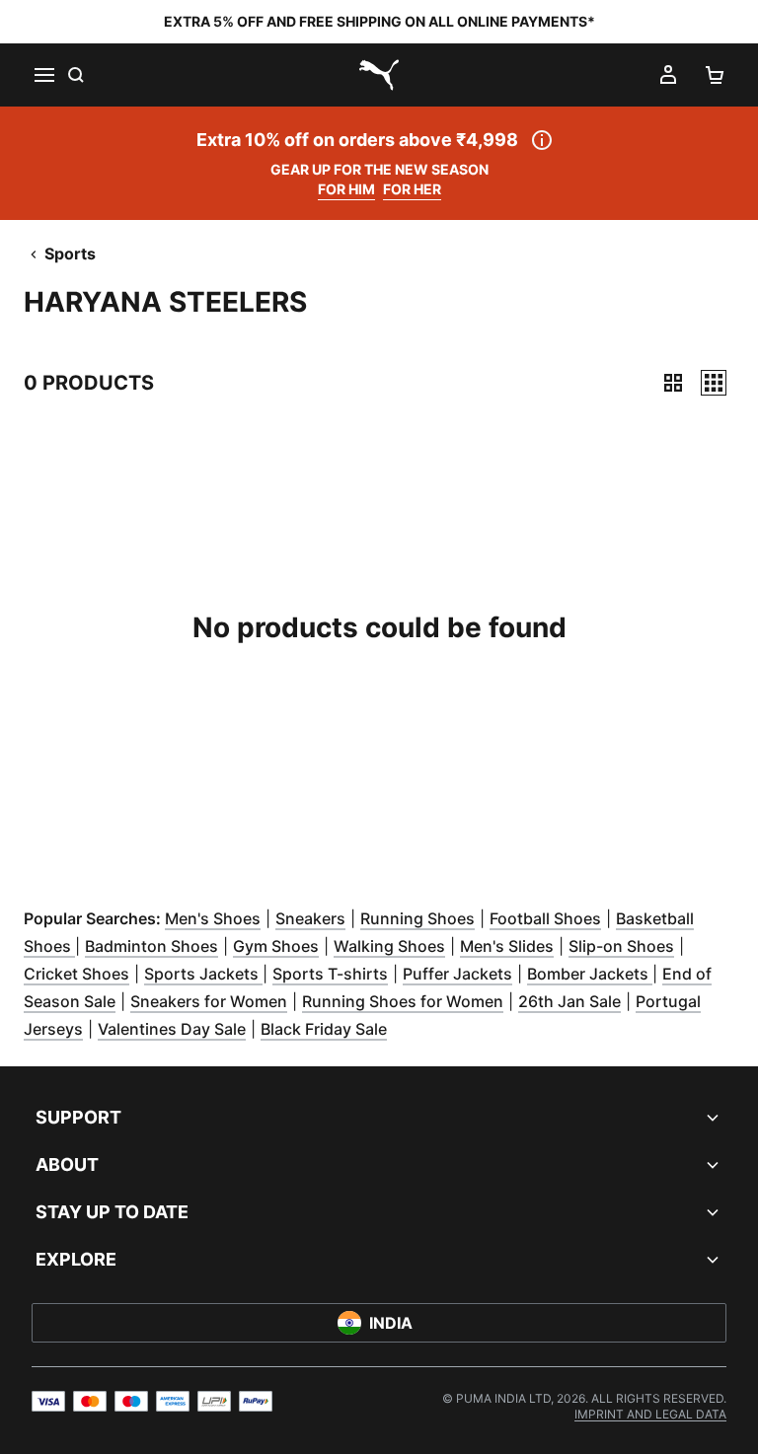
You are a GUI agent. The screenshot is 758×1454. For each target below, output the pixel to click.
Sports (70, 253)
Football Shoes (545, 918)
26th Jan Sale (569, 1001)
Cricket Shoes (76, 973)
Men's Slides (507, 946)
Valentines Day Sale (172, 1029)
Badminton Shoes (151, 946)
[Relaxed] (713, 382)
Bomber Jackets (589, 973)
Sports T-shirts (330, 973)
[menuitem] (650, 1414)
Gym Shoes (276, 946)
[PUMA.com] (379, 75)
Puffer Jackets (457, 973)
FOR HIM (346, 189)
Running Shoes (417, 918)
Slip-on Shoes (621, 946)
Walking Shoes (389, 946)
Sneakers (310, 918)
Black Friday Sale (324, 1029)
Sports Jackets (203, 973)
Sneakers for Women (208, 1001)
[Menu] (43, 75)
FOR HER (412, 189)
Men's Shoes (213, 918)
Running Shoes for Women (402, 1001)
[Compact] (673, 382)
